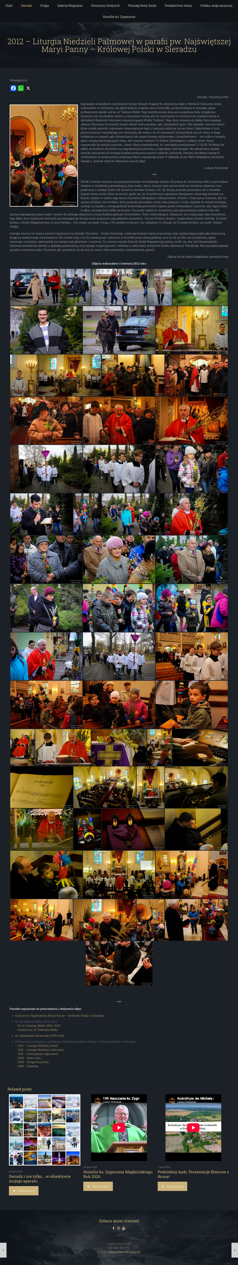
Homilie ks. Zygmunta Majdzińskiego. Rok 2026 (118, 1174)
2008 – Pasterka (28, 1066)
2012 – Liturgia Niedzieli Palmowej (40, 1050)
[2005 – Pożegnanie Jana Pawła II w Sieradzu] (3, 1250)
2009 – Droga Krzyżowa (33, 1062)
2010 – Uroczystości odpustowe (38, 1054)
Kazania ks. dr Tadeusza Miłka (38, 1029)
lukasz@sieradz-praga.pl (124, 1252)
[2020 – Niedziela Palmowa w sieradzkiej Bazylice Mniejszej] (234, 1250)
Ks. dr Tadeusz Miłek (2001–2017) (39, 1025)
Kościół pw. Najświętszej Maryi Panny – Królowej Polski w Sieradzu (59, 1015)
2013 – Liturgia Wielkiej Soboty (38, 1045)
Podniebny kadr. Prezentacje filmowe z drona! (193, 1174)
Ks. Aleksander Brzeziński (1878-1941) (39, 1035)
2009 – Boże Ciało (29, 1058)
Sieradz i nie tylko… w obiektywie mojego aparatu (40, 1179)
